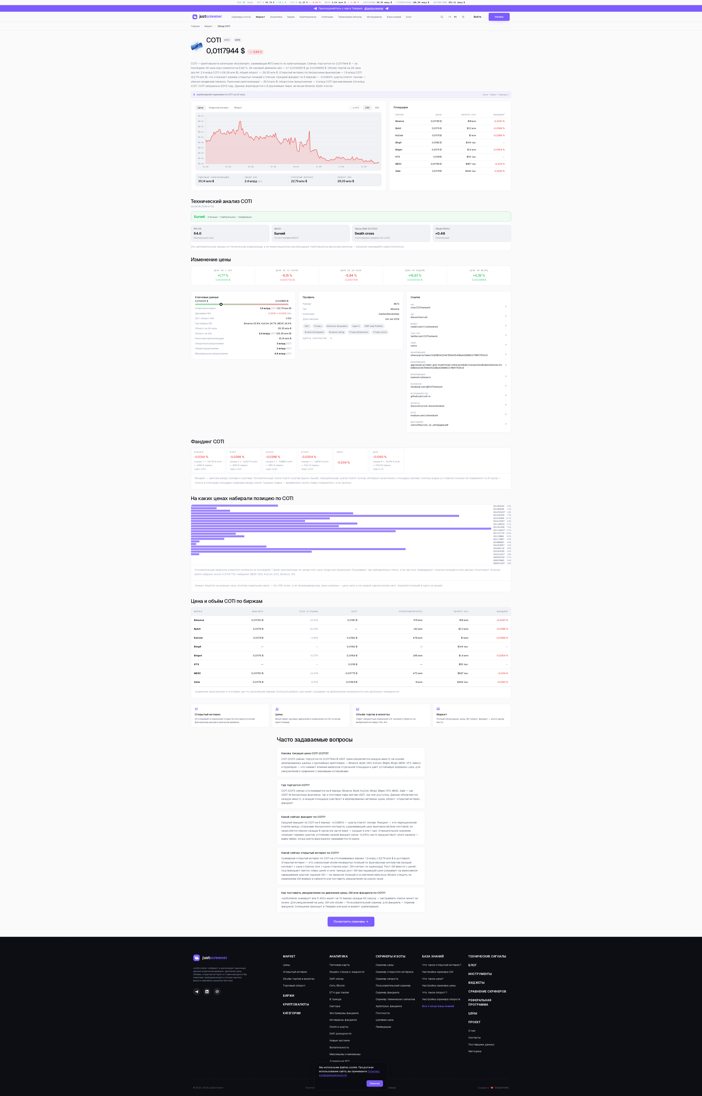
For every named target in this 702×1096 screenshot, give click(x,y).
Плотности (383, 1013)
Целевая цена (384, 1020)
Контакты (474, 1037)
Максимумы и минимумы (345, 1054)
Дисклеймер (389, 1087)
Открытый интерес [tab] (219, 107)
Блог (409, 16)
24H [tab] (367, 107)
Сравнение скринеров (487, 991)
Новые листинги (339, 1040)
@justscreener (374, 8)
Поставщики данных (481, 1044)
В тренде (335, 999)
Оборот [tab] (238, 107)
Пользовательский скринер (393, 985)
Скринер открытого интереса (394, 971)
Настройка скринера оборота (441, 999)
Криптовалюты (308, 16)
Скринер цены (385, 965)
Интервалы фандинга (343, 1020)
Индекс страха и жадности (346, 971)
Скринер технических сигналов (395, 999)
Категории (327, 16)
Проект (474, 1022)
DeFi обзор (336, 978)
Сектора (334, 1006)
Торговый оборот (294, 985)
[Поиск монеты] (442, 17)
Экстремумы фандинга (343, 1013)
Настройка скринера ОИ (437, 971)
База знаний (394, 16)
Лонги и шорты (338, 1026)
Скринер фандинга (387, 992)
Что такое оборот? (434, 992)
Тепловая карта (339, 965)
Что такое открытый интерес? (441, 965)
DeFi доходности (340, 1033)
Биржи (291, 16)
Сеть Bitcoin (337, 985)
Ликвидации (383, 1026)
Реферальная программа (479, 1002)
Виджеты (476, 983)
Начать (499, 16)
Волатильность (339, 1047)
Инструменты (374, 16)
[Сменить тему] (463, 17)
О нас (471, 1030)
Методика (474, 1051)
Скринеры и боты (241, 16)
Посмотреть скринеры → (351, 921)
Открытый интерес (295, 971)
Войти (477, 16)
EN (450, 17)
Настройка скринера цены (439, 985)
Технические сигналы (350, 16)
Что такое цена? (433, 978)
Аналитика (276, 16)
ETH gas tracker (339, 992)
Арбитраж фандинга (389, 1006)
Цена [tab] (200, 107)
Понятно (375, 1083)
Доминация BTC (339, 1061)
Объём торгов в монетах (299, 978)
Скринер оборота (387, 978)
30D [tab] (377, 107)
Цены (286, 965)
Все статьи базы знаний (438, 1006)
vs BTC (356, 108)
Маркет (260, 16)
